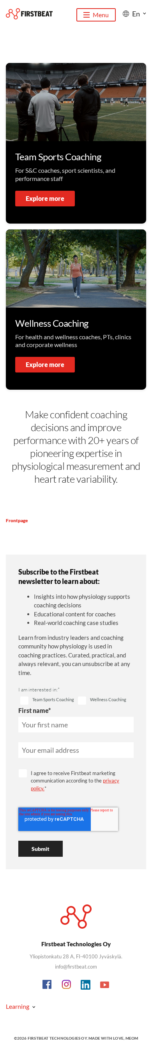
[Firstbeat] (29, 14)
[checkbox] (47, 701)
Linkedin (86, 985)
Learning (17, 1006)
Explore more (45, 198)
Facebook (47, 985)
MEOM (131, 1038)
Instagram (67, 985)
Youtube (105, 985)
